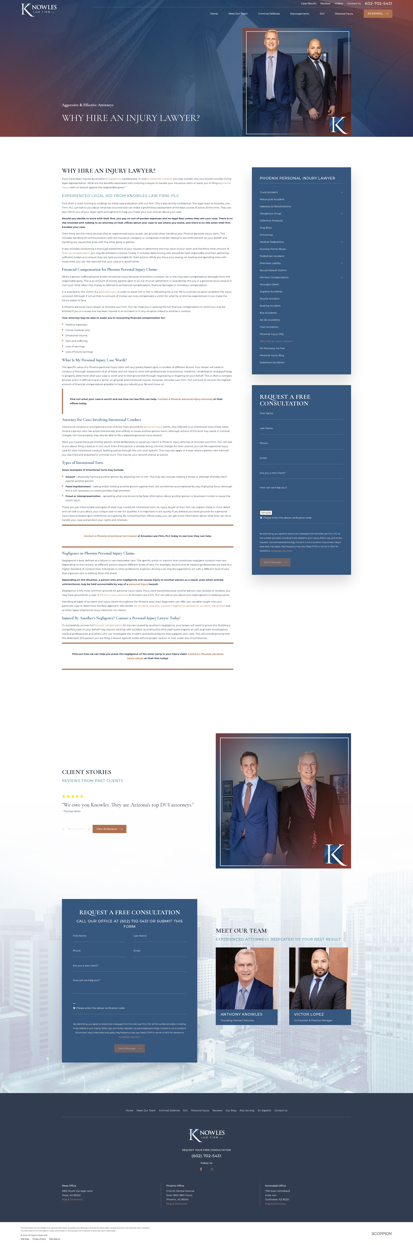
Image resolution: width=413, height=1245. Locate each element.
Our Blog (231, 1110)
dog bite (154, 605)
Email (263, 458)
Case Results (308, 3)
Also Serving (247, 1110)
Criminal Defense (169, 1110)
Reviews (326, 3)
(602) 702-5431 (206, 1156)
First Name (266, 413)
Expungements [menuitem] (299, 13)
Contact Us (354, 3)
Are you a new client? (273, 473)
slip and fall (218, 605)
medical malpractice (173, 605)
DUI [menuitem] (322, 13)
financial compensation (76, 253)
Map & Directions (72, 1199)
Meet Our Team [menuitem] (238, 13)
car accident (141, 605)
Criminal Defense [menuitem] (269, 13)
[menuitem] (299, 192)
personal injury (108, 291)
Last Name (266, 428)
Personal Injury (200, 1110)
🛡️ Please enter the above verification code (286, 518)
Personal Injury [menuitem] (344, 13)
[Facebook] (201, 1169)
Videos (339, 3)
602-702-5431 (378, 3)
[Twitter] (212, 1169)
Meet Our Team (146, 1110)
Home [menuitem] (214, 13)
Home (129, 1110)
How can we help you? (273, 487)
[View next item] (89, 829)
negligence (114, 178)
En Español (264, 1110)
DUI (185, 1110)
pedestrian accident (198, 605)
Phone (264, 443)
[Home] (38, 10)
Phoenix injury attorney (114, 595)
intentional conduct (160, 178)
